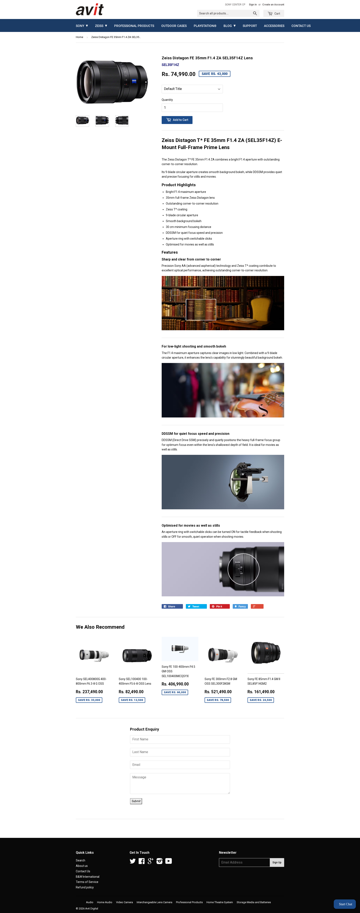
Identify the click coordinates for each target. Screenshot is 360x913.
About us (82, 865)
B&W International (87, 876)
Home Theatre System (219, 902)
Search (80, 860)
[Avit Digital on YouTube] (168, 862)
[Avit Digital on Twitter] (133, 862)
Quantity (167, 99)
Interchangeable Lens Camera (154, 902)
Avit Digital (91, 908)
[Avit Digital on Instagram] (159, 862)
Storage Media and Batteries (254, 902)
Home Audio (104, 902)
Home (79, 37)
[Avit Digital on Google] (151, 862)
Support (250, 26)
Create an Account (273, 4)
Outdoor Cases (174, 26)
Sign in (253, 4)
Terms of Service (87, 882)
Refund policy (85, 887)
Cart (277, 13)
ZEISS (101, 25)
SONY (82, 25)
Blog (230, 25)
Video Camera (124, 902)
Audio (89, 902)
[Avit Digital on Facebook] (142, 862)
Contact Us (301, 26)
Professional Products (134, 26)
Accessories (274, 26)
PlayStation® (205, 26)
